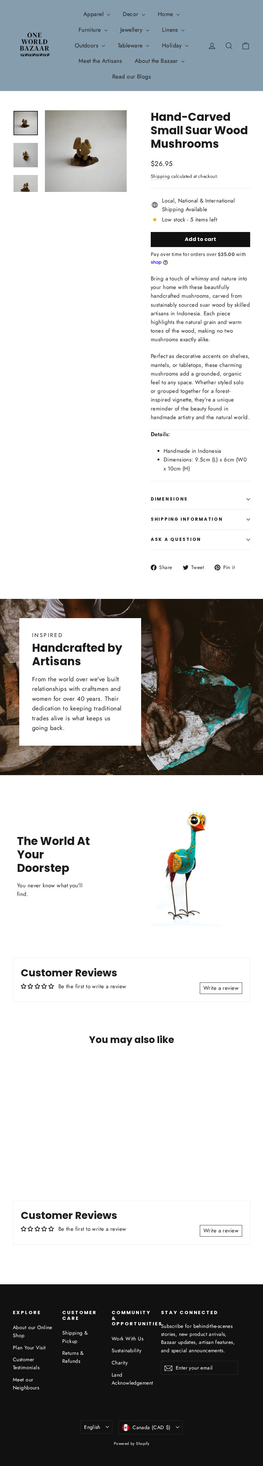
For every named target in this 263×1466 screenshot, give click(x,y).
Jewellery (132, 30)
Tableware (131, 45)
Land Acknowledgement (131, 1379)
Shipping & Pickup (75, 1337)
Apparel (94, 14)
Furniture (91, 30)
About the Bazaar (157, 61)
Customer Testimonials (26, 1363)
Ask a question (176, 539)
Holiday (172, 45)
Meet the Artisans (100, 61)
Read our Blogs (131, 76)
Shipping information (187, 519)
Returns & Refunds (73, 1357)
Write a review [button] (221, 988)
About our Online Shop (32, 1331)
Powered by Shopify (131, 1443)
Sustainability (126, 1350)
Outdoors (87, 45)
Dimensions (169, 499)
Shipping (160, 176)
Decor (131, 14)
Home (166, 14)
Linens (171, 30)
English (92, 1427)
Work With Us (127, 1338)
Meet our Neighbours (26, 1383)
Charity (120, 1362)
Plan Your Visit (29, 1347)
